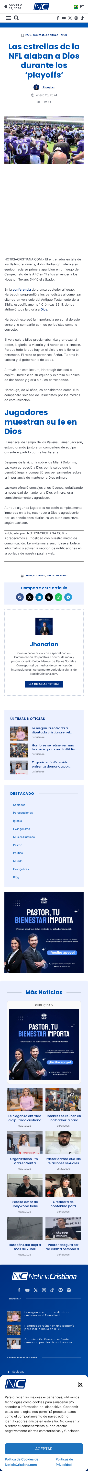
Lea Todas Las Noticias (44, 684)
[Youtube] (64, 18)
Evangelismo (21, 829)
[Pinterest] (60, 1290)
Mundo (17, 861)
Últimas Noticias (27, 718)
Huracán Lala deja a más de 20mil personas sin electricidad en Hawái (24, 1251)
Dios (44, 309)
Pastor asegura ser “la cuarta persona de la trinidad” (63, 1248)
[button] (80, 1384)
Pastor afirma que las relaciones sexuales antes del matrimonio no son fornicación (63, 1165)
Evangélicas (21, 869)
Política (18, 853)
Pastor (17, 845)
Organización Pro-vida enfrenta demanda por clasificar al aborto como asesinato (52, 768)
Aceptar (44, 1448)
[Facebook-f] (58, 18)
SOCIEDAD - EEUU (56, 35)
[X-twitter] (70, 18)
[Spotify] (69, 1290)
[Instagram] (76, 18)
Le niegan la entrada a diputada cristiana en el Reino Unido (51, 732)
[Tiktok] (82, 18)
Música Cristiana (24, 837)
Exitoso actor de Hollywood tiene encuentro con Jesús (25, 1206)
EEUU (28, 35)
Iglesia (17, 821)
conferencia (22, 289)
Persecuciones (23, 812)
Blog (16, 877)
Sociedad (39, 35)
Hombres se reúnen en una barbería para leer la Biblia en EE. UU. (53, 749)
